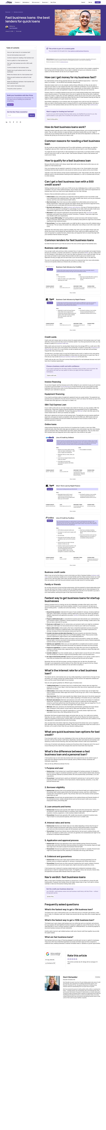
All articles (97, 977)
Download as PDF (51, 963)
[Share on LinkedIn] (6, 122)
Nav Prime (53, 2)
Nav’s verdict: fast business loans (16, 86)
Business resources (18, 12)
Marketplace (26, 2)
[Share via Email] (17, 122)
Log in (97, 2)
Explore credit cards (51, 375)
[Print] (20, 122)
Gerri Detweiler (13, 28)
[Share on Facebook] (13, 122)
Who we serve (35, 2)
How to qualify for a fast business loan (17, 60)
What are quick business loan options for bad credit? (19, 78)
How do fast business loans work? (16, 55)
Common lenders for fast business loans (18, 67)
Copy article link (50, 959)
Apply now (49, 269)
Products (17, 2)
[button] (68, 959)
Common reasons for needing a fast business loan (20, 57)
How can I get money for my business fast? (18, 52)
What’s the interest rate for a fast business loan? (20, 74)
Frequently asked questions (14, 88)
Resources (45, 2)
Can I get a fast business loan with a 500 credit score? (19, 64)
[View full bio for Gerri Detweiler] (52, 983)
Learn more (10, 104)
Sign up (32, 115)
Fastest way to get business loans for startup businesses (19, 71)
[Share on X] (10, 122)
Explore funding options (52, 119)
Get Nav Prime (50, 896)
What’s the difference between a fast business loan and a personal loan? (20, 82)
